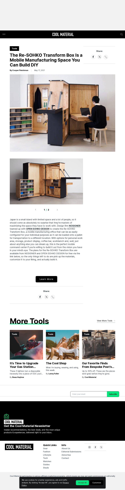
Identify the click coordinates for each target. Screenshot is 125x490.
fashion (46, 451)
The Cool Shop (56, 363)
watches (47, 461)
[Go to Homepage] (63, 35)
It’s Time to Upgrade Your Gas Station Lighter (24, 366)
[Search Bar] (121, 34)
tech (45, 458)
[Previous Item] (35, 209)
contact (65, 458)
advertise (66, 455)
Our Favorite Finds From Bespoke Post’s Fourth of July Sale (97, 366)
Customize (96, 483)
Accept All (82, 483)
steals (46, 467)
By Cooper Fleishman (19, 70)
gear (45, 448)
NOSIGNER (74, 225)
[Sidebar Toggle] (4, 34)
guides (46, 464)
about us (66, 448)
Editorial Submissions (71, 451)
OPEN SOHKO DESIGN (37, 229)
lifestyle (47, 455)
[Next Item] (57, 209)
